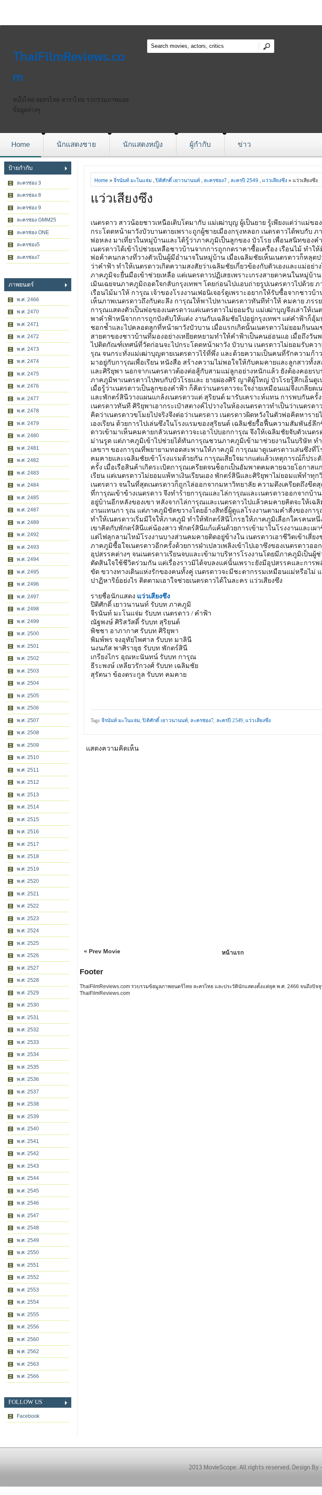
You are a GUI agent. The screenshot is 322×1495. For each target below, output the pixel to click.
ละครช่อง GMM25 (36, 220)
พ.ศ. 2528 (28, 980)
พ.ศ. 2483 (28, 473)
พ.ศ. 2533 (28, 1042)
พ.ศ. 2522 (28, 906)
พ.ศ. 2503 (28, 671)
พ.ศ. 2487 (28, 510)
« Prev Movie (102, 951)
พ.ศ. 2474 (28, 361)
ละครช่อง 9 (29, 208)
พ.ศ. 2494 (28, 559)
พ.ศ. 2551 (28, 1265)
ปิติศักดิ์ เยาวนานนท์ (178, 180)
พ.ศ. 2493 (28, 547)
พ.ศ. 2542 (28, 1153)
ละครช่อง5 (28, 245)
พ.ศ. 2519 (28, 869)
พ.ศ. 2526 (28, 955)
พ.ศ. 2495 (28, 572)
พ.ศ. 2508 (28, 733)
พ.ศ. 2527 (28, 968)
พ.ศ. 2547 (28, 1215)
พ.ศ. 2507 (28, 720)
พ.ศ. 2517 (28, 844)
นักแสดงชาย (76, 145)
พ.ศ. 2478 (28, 411)
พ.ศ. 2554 (28, 1302)
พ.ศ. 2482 (28, 460)
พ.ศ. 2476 (28, 386)
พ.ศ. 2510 (28, 757)
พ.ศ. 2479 (28, 423)
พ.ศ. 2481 (28, 448)
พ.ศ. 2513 (28, 795)
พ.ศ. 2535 (28, 1067)
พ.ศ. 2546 (28, 1203)
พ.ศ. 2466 (28, 300)
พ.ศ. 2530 (28, 1005)
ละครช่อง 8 (29, 195)
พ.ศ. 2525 (28, 943)
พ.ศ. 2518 (28, 856)
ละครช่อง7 (28, 257)
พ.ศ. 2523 (28, 918)
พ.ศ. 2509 (28, 745)
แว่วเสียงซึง (274, 180)
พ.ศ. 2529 (28, 993)
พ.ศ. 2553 (28, 1290)
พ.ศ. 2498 (28, 609)
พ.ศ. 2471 (28, 324)
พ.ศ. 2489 (28, 522)
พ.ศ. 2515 (28, 819)
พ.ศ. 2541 (28, 1141)
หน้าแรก (233, 952)
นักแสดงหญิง (143, 145)
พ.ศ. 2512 (28, 782)
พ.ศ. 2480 (28, 435)
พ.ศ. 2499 (28, 621)
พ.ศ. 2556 (28, 1327)
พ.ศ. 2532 (28, 1030)
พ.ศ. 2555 (28, 1315)
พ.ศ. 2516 (28, 832)
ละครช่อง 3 (29, 183)
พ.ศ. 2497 (28, 597)
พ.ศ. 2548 (28, 1228)
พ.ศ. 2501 (28, 646)
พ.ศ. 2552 (28, 1277)
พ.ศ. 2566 (28, 1376)
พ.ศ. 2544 (28, 1178)
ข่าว (244, 145)
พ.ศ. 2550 (28, 1252)
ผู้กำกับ (200, 145)
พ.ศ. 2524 (28, 931)
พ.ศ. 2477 (28, 399)
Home (20, 145)
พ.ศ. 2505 (28, 696)
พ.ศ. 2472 (28, 336)
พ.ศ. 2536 (28, 1079)
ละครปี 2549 (244, 180)
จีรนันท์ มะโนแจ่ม (133, 180)
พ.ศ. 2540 (28, 1129)
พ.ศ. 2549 (28, 1240)
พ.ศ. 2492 (28, 534)
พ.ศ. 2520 (28, 881)
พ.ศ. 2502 (28, 658)
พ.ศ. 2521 (28, 894)
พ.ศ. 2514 (28, 807)
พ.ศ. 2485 (28, 498)
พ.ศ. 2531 (28, 1017)
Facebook (28, 1416)
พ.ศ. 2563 (28, 1364)
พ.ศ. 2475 (28, 374)
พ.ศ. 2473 (28, 349)
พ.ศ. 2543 (28, 1166)
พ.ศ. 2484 (28, 485)
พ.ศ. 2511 (28, 770)
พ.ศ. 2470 (28, 312)
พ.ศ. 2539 (28, 1116)
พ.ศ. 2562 (28, 1351)
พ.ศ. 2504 (28, 683)
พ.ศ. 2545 (28, 1191)
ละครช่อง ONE (33, 232)
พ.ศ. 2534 (28, 1054)
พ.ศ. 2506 (28, 708)
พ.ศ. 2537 (28, 1092)
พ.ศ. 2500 (28, 634)
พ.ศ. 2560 (28, 1339)
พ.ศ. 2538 (28, 1104)
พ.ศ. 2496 (28, 584)
